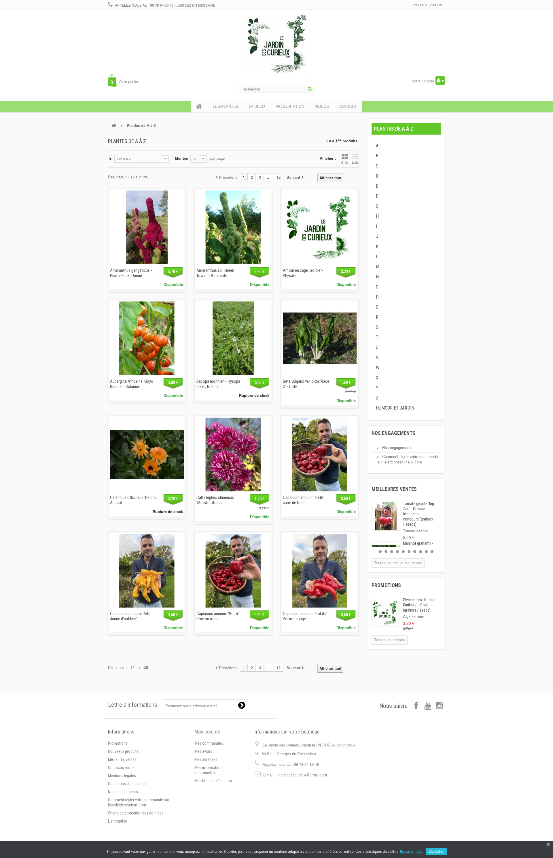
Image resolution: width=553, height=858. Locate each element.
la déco (257, 106)
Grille (344, 162)
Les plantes (225, 106)
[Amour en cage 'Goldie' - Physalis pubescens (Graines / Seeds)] (320, 227)
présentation (289, 106)
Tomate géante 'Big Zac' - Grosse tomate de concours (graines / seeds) (418, 514)
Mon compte (207, 732)
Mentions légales (122, 775)
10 (432, 551)
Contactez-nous (427, 5)
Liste (355, 162)
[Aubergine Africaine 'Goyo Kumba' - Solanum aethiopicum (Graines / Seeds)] (147, 338)
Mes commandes (208, 743)
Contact (348, 106)
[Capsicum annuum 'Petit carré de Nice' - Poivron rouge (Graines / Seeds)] (320, 454)
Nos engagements (393, 433)
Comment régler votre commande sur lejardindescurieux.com (407, 459)
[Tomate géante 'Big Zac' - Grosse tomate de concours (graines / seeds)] (386, 516)
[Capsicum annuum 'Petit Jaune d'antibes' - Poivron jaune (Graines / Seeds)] (147, 571)
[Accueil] (199, 106)
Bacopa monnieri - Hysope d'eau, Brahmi (218, 384)
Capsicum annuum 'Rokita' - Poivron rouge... (306, 616)
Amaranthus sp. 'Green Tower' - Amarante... (215, 273)
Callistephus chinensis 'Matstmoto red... (215, 500)
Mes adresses (205, 759)
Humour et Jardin (395, 408)
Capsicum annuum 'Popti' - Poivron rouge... (218, 616)
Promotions (386, 585)
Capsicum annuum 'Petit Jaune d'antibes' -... (130, 616)
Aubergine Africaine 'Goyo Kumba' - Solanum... (131, 384)
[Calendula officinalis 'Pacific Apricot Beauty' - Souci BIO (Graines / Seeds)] (147, 454)
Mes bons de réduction (213, 780)
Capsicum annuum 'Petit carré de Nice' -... (303, 500)
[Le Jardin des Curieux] (276, 50)
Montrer (182, 158)
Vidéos (322, 106)
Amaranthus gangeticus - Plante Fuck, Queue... (131, 273)
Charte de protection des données (136, 813)
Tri (110, 158)
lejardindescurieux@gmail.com (302, 775)
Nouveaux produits (123, 751)
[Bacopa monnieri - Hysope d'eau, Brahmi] (233, 338)
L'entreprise (117, 821)
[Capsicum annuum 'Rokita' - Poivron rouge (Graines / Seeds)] (320, 571)
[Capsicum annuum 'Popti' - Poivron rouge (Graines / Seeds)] (233, 571)
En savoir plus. (411, 852)
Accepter (436, 852)
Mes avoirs (203, 751)
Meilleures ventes (394, 489)
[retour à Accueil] (113, 125)
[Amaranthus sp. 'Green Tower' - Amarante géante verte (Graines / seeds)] (233, 227)
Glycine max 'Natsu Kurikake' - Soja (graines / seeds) (418, 604)
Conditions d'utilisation (127, 783)
